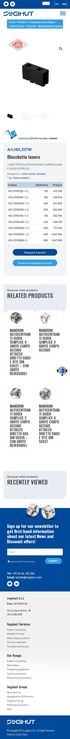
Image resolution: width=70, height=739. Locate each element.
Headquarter (14, 696)
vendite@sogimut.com (28, 577)
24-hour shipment (16, 642)
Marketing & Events (17, 704)
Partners (29, 696)
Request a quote (35, 252)
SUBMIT (53, 561)
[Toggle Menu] (63, 13)
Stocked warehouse (18, 646)
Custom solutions (16, 673)
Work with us (14, 692)
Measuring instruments (19, 677)
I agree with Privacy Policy (22, 561)
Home (12, 22)
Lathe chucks (17, 26)
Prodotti (22, 22)
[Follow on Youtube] (6, 3)
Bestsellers (13, 665)
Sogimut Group (15, 700)
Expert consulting (16, 629)
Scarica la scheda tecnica (35, 263)
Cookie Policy (21, 734)
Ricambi (31, 26)
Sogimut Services (18, 624)
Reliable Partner (15, 633)
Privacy (10, 734)
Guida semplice (21, 177)
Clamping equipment (18, 669)
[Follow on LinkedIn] (12, 3)
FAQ (9, 709)
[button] (60, 49)
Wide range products (18, 638)
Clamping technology (42, 22)
